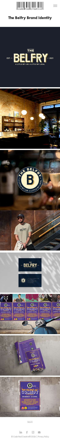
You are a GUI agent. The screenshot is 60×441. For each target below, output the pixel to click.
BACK (30, 421)
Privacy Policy (43, 436)
